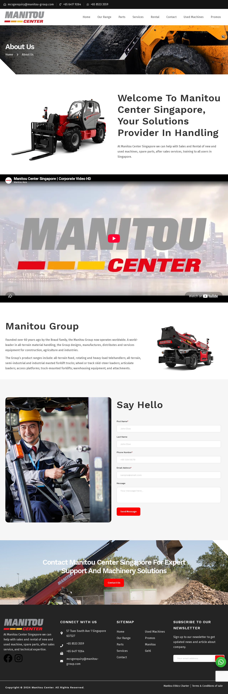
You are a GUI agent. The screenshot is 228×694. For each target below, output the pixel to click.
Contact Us (114, 582)
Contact (171, 17)
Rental (155, 17)
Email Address (124, 467)
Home (86, 17)
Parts (121, 17)
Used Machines (194, 17)
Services (138, 17)
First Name (122, 421)
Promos (216, 17)
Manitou (150, 644)
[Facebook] (8, 658)
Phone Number (125, 452)
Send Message (128, 511)
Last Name (122, 436)
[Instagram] (18, 658)
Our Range (104, 17)
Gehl (148, 651)
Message (121, 483)
